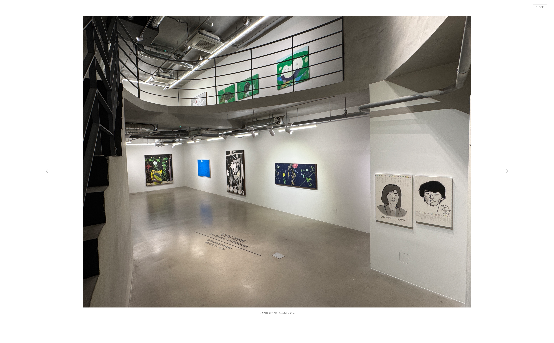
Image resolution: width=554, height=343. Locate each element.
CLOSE (540, 7)
